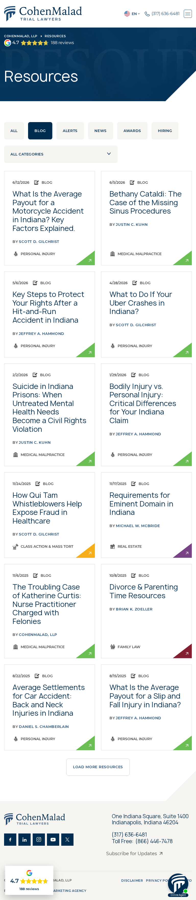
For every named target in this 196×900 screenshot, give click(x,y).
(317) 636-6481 (129, 834)
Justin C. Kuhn (132, 224)
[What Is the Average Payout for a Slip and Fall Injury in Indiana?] (146, 707)
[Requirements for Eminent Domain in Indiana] (146, 515)
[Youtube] (53, 839)
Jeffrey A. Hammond (41, 333)
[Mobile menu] (188, 14)
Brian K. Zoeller (134, 609)
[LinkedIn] (24, 839)
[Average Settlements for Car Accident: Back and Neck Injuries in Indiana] (49, 707)
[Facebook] (10, 839)
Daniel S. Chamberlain (44, 726)
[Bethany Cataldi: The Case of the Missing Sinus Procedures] (146, 218)
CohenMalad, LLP (21, 36)
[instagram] (39, 839)
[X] (67, 839)
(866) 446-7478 (154, 841)
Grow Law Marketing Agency (58, 891)
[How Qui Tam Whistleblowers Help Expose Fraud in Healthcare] (49, 515)
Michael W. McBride (138, 526)
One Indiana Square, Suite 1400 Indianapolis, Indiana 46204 (151, 819)
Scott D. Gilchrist (39, 241)
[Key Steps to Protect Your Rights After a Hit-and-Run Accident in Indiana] (49, 314)
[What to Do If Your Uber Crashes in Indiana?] (146, 314)
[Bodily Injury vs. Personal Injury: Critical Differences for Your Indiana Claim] (146, 414)
